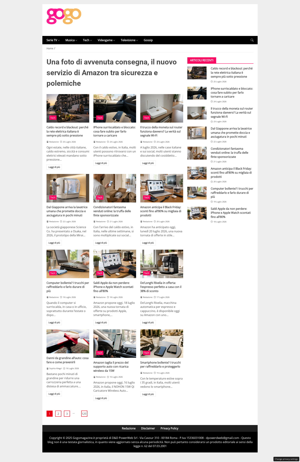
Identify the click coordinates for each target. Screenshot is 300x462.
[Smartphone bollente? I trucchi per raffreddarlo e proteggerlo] (161, 343)
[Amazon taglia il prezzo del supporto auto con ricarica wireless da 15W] (114, 343)
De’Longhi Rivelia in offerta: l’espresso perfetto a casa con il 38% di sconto (160, 287)
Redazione (129, 428)
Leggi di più (54, 167)
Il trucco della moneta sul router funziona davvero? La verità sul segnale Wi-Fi (161, 131)
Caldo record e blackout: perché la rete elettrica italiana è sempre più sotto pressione (67, 131)
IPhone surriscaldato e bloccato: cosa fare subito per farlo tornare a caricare (114, 131)
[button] (252, 40)
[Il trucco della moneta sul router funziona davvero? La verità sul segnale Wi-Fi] (161, 108)
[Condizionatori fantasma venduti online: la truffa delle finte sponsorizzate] (114, 188)
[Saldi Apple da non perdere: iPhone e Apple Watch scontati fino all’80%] (114, 264)
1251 (84, 414)
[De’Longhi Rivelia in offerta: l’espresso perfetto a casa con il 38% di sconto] (161, 264)
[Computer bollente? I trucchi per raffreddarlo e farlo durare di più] (68, 264)
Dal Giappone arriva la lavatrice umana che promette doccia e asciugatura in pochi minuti (67, 211)
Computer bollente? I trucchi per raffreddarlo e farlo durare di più (68, 287)
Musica (70, 40)
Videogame (105, 40)
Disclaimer (148, 428)
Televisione (128, 40)
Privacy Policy (169, 428)
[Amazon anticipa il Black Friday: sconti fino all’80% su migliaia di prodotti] (161, 188)
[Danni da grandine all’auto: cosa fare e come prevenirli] (68, 341)
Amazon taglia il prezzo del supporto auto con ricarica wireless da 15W (110, 367)
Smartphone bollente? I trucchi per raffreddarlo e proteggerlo (160, 364)
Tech (86, 40)
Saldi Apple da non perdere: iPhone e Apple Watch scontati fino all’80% (113, 287)
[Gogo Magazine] (64, 20)
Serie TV (52, 40)
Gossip (148, 40)
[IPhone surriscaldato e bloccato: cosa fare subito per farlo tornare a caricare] (114, 108)
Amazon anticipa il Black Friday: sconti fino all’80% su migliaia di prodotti (160, 211)
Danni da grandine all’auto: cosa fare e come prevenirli (68, 360)
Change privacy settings (286, 458)
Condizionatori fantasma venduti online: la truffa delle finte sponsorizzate (112, 211)
